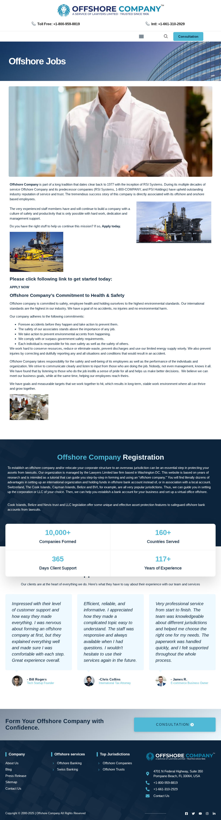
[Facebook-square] (186, 813)
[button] (141, 36)
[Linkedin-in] (214, 813)
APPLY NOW (19, 287)
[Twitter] (193, 813)
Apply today (111, 226)
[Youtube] (200, 813)
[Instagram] (207, 813)
